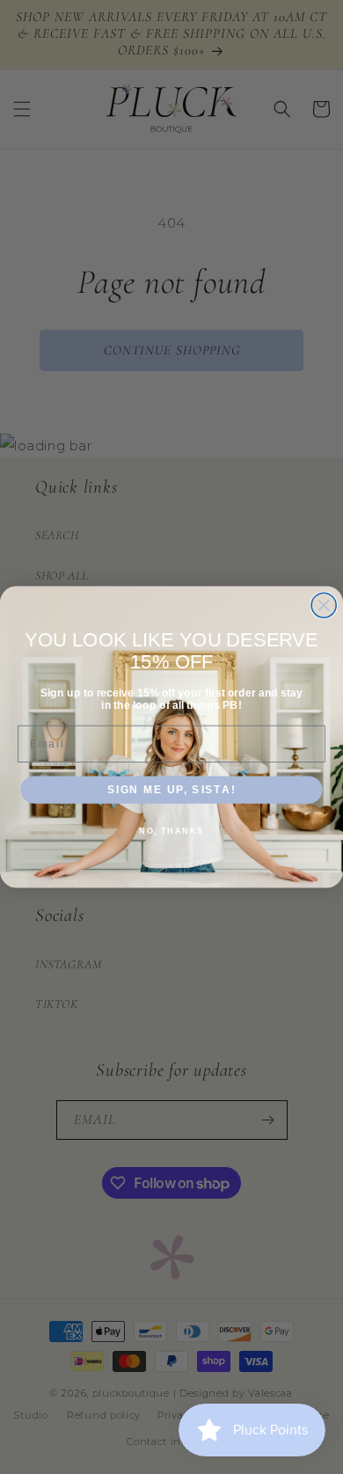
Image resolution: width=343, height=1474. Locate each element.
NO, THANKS (171, 831)
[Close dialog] (323, 605)
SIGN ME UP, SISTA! (172, 789)
